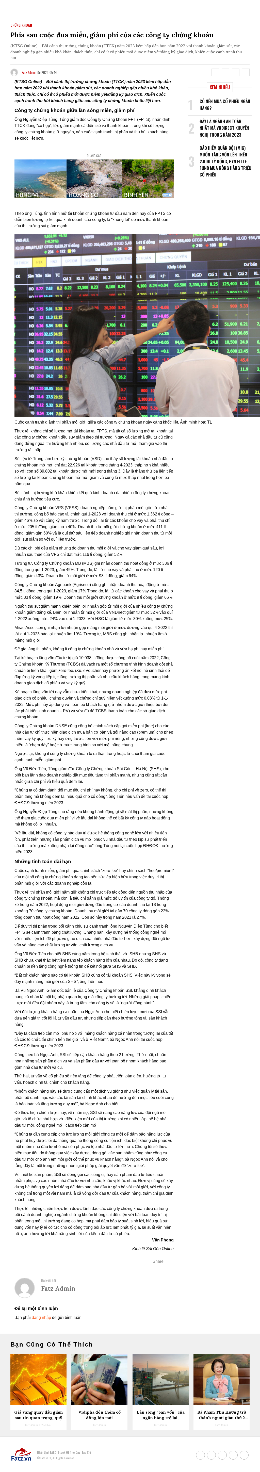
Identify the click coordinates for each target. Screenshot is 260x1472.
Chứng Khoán (21, 25)
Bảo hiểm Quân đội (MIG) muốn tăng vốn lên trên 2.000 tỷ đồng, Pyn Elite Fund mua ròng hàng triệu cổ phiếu (225, 161)
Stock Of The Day (68, 1452)
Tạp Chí (86, 1452)
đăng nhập (41, 1317)
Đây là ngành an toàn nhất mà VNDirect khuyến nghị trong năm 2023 (224, 128)
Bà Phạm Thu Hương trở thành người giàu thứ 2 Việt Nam (221, 1418)
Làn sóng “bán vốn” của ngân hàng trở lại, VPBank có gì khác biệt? (160, 1418)
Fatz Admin (29, 72)
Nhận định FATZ (46, 1452)
